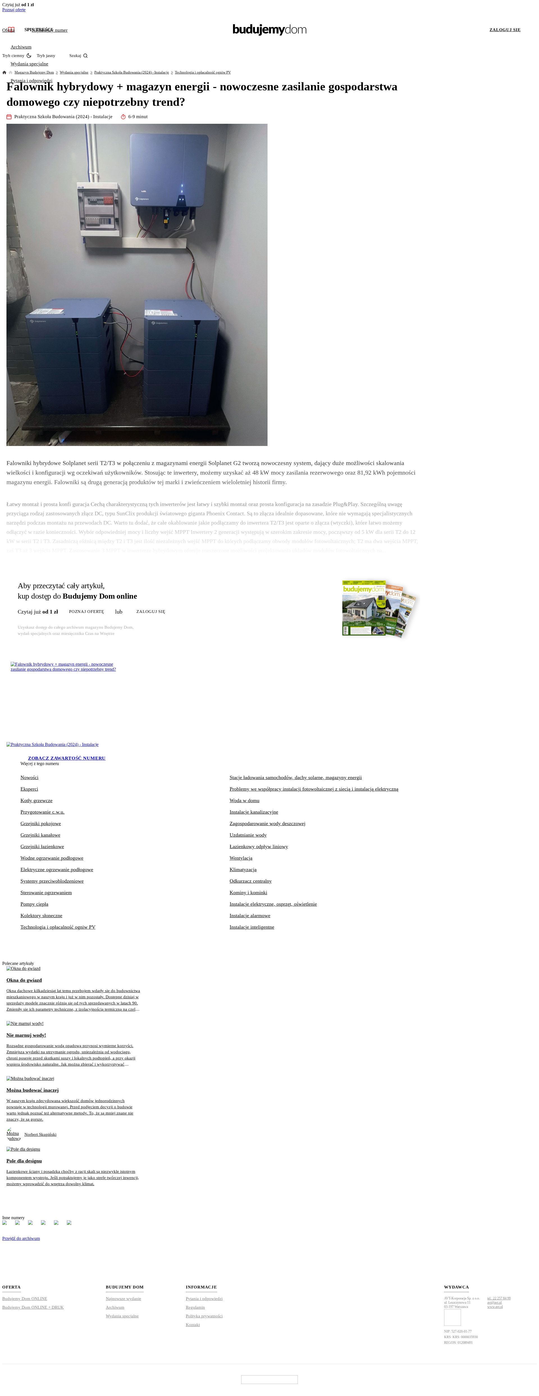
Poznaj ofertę (14, 9)
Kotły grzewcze (36, 800)
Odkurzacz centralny (251, 881)
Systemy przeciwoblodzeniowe (52, 881)
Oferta (8, 30)
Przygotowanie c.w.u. (42, 812)
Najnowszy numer (50, 30)
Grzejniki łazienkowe (42, 846)
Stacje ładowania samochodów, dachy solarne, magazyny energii (296, 777)
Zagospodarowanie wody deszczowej (267, 823)
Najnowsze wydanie (123, 1298)
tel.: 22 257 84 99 (499, 1298)
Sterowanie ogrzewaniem (46, 892)
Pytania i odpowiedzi (31, 80)
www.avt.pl (495, 1307)
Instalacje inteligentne (252, 927)
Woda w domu (244, 800)
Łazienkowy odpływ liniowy (259, 846)
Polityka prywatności (204, 1316)
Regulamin (195, 1307)
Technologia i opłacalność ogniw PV (203, 72)
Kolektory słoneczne (41, 915)
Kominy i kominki (248, 892)
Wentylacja (241, 858)
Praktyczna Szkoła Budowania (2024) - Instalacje (131, 72)
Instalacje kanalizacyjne (254, 812)
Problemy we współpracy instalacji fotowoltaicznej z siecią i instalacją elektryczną (314, 789)
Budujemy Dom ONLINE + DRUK (33, 1307)
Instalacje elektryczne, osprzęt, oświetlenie (273, 904)
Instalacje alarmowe (250, 915)
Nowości (29, 777)
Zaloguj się (505, 30)
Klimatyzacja (243, 869)
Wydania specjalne (29, 64)
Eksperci (29, 789)
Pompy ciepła (34, 904)
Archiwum (21, 47)
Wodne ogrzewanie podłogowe (51, 858)
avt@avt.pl (494, 1303)
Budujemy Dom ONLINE (24, 1298)
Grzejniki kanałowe (40, 835)
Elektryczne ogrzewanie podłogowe (56, 869)
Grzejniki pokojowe (40, 823)
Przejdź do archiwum (21, 1238)
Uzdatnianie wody (248, 835)
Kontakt (193, 1324)
